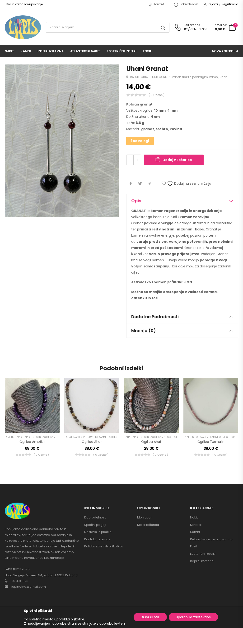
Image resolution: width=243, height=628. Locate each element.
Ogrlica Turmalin (210, 441)
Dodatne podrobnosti (155, 317)
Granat (175, 77)
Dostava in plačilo (98, 532)
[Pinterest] (150, 183)
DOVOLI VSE (150, 617)
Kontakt (159, 4)
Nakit (9, 51)
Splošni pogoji (95, 525)
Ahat (69, 437)
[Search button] (163, 27)
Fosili (147, 51)
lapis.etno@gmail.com (28, 586)
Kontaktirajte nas (97, 539)
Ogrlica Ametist (32, 441)
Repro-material (202, 561)
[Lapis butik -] (23, 27)
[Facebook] (131, 183)
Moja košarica (148, 525)
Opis (136, 201)
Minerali (196, 525)
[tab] (182, 201)
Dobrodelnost (189, 4)
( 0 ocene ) (156, 94)
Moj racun (144, 517)
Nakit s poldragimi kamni (200, 77)
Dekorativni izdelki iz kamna (211, 539)
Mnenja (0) (143, 331)
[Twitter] (140, 183)
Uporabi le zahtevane (193, 617)
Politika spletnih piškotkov (103, 546)
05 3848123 (19, 581)
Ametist (11, 437)
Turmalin (236, 437)
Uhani (224, 77)
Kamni (26, 51)
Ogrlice (113, 437)
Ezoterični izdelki (121, 51)
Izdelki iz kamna (50, 51)
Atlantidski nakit (85, 51)
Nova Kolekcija (225, 51)
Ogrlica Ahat (92, 441)
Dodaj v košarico (177, 159)
